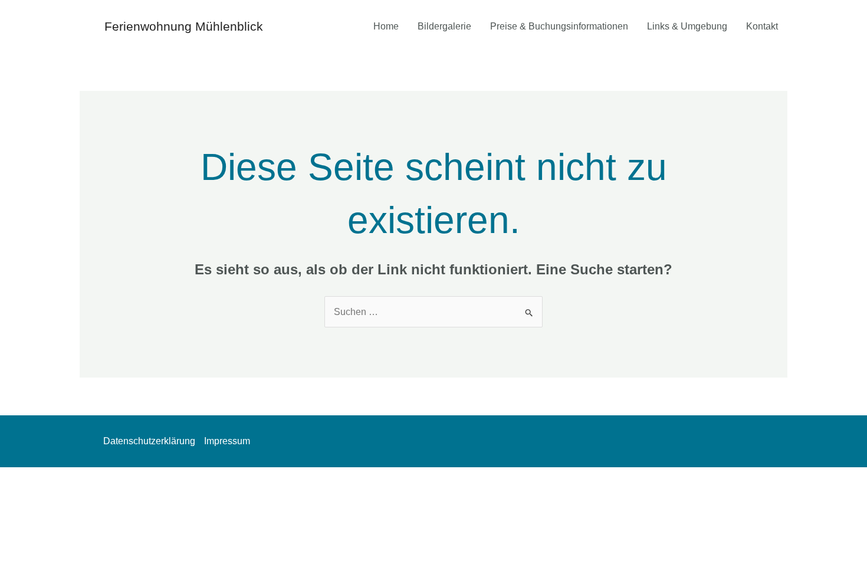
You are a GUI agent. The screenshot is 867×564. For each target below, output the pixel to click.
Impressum (227, 441)
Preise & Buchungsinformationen (559, 26)
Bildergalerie (444, 26)
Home (386, 26)
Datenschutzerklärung (149, 441)
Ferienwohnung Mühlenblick (183, 26)
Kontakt (762, 26)
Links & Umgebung (687, 26)
